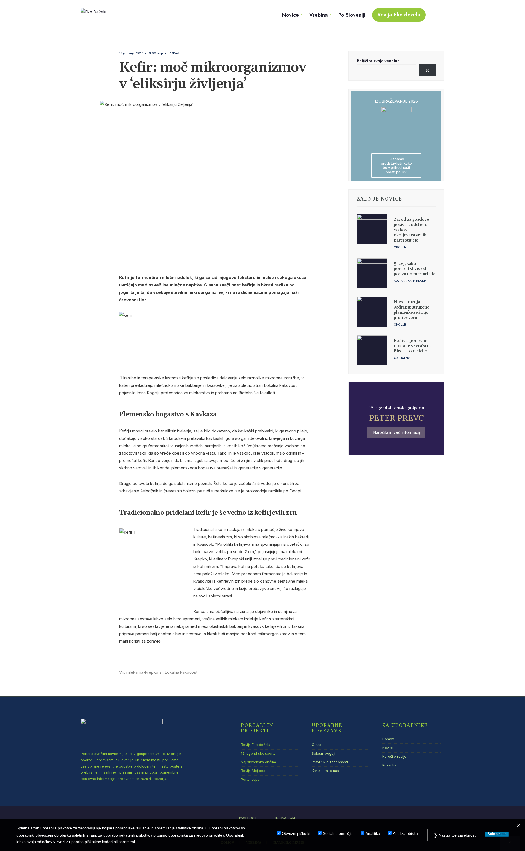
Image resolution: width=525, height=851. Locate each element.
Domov (388, 739)
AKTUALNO (402, 358)
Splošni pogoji (323, 753)
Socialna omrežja (338, 834)
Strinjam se (497, 834)
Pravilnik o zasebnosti (330, 762)
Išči (427, 70)
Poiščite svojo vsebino (378, 61)
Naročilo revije (394, 756)
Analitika (373, 834)
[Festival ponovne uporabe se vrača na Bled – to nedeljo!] (372, 350)
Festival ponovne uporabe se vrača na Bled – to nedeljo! (412, 346)
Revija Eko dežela (399, 14)
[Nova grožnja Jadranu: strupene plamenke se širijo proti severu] (372, 312)
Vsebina (318, 15)
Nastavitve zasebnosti (457, 835)
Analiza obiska (405, 834)
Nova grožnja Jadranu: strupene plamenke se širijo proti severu (411, 309)
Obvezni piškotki (296, 834)
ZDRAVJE (176, 53)
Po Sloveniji (352, 15)
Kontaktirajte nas (325, 771)
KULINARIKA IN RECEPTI (411, 281)
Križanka (389, 765)
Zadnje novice (379, 199)
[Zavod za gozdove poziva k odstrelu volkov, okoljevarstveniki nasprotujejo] (372, 229)
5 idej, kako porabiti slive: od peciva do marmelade (414, 269)
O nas (316, 745)
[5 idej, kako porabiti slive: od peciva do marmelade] (372, 273)
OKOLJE (400, 247)
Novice (290, 15)
